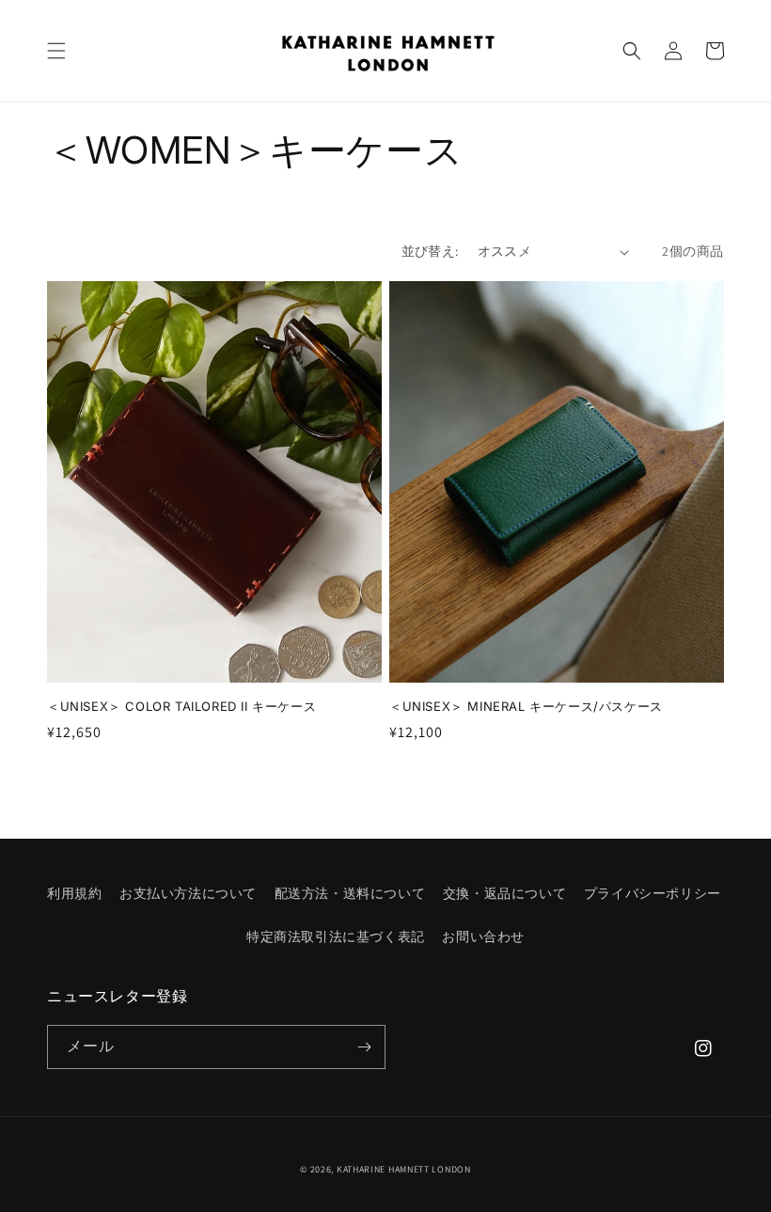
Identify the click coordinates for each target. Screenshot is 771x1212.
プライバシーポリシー (652, 893)
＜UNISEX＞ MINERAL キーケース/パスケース (526, 706)
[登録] (364, 1047)
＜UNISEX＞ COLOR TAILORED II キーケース (181, 706)
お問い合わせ (483, 936)
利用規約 (74, 893)
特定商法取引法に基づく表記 (335, 936)
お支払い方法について (188, 893)
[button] (56, 50)
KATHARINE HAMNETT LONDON (404, 1169)
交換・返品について (504, 893)
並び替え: (430, 251)
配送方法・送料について (350, 893)
